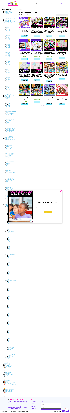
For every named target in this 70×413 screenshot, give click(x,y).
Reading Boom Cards (10, 130)
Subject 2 (8, 351)
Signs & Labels (8, 185)
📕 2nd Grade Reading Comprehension (8, 370)
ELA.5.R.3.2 (8, 87)
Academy (50, 3)
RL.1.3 (9, 246)
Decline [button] (60, 411)
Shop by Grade (7, 96)
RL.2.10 (9, 294)
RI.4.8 (9, 266)
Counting (8, 157)
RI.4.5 (9, 262)
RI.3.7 (9, 329)
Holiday (9, 358)
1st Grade (8, 97)
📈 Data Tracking (7, 383)
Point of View (8, 176)
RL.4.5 (9, 274)
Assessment (10, 353)
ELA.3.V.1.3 (8, 64)
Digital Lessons (9, 118)
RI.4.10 (9, 256)
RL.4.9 (9, 279)
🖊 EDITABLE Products (8, 385)
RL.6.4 (9, 317)
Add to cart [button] (24, 35)
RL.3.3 (9, 336)
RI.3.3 (9, 324)
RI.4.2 (9, 257)
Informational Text (9, 92)
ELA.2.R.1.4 (8, 40)
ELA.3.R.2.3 (8, 59)
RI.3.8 (9, 330)
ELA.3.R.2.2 (8, 57)
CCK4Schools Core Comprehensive (9, 16)
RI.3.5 (9, 326)
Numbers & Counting (10, 173)
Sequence (8, 181)
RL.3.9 (9, 341)
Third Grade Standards (10, 320)
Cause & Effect (9, 147)
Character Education (10, 148)
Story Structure (9, 187)
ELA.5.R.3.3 (8, 88)
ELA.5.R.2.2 (8, 84)
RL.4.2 (9, 271)
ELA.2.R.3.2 (8, 47)
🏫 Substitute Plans (7, 395)
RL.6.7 (9, 319)
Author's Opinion (9, 143)
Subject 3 (8, 357)
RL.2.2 (9, 295)
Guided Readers (9, 123)
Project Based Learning (10, 128)
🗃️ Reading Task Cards (8, 392)
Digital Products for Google (9, 20)
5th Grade (8, 102)
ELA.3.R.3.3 (8, 63)
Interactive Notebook (10, 124)
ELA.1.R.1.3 (7, 26)
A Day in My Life (9, 110)
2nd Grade (8, 98)
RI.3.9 (9, 331)
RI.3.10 (9, 322)
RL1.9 (9, 253)
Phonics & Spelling (9, 174)
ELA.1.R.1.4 (8, 27)
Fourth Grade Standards (10, 254)
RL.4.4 (9, 273)
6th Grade (8, 103)
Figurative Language (10, 161)
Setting (7, 182)
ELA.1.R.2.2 (8, 29)
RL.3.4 (9, 337)
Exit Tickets (8, 121)
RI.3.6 (9, 328)
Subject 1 (7, 345)
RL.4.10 (9, 270)
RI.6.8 (9, 312)
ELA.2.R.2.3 (8, 44)
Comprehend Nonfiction (10, 154)
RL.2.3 (9, 296)
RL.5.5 (9, 227)
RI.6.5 (9, 309)
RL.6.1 (9, 313)
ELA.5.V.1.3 (8, 89)
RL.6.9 (9, 104)
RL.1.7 (9, 250)
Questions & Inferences (10, 179)
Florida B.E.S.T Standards (8, 22)
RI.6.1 (9, 304)
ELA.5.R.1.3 (8, 80)
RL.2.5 (9, 298)
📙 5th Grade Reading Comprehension (8, 377)
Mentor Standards (9, 127)
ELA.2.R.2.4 (8, 45)
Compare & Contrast (10, 152)
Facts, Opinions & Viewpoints (11, 160)
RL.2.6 (9, 299)
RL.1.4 (9, 247)
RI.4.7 (9, 264)
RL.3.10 (9, 333)
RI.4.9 (9, 267)
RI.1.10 (9, 233)
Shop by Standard (7, 204)
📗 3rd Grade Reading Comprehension (8, 373)
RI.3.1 (9, 321)
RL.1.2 (9, 245)
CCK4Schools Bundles (8, 12)
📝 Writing (6, 396)
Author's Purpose (9, 144)
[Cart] (61, 3)
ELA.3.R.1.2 (8, 52)
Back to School (9, 145)
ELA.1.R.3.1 (7, 33)
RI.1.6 (9, 239)
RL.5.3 (9, 224)
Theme (7, 195)
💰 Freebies (6, 387)
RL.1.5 (9, 248)
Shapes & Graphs (9, 183)
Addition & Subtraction (10, 139)
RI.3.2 (9, 323)
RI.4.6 (9, 263)
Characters (8, 149)
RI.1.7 (9, 240)
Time (7, 196)
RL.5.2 (9, 223)
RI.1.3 (9, 236)
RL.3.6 (9, 339)
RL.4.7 (9, 278)
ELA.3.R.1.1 (7, 51)
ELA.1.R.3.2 (8, 34)
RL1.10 (9, 252)
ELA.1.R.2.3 (8, 30)
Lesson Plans (8, 126)
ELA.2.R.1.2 (8, 38)
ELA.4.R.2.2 (8, 71)
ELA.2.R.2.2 (8, 43)
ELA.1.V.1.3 (7, 36)
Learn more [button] (56, 411)
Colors (7, 151)
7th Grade (8, 105)
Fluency (7, 122)
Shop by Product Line (8, 109)
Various (7, 197)
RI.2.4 (9, 286)
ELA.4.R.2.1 (8, 70)
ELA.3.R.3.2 (8, 62)
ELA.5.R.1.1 (7, 78)
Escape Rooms (9, 120)
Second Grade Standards (11, 280)
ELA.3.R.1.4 (8, 55)
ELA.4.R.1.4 (8, 69)
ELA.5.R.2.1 (8, 82)
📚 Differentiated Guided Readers (10, 384)
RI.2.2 (9, 283)
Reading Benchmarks (10, 129)
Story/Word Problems (10, 188)
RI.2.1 (9, 281)
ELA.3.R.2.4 (8, 60)
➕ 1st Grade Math (7, 364)
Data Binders (8, 117)
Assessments (8, 141)
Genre (7, 164)
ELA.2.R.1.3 (8, 39)
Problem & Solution (9, 178)
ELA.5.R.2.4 (8, 86)
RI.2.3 (9, 284)
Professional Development (9, 95)
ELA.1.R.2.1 (7, 28)
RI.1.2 (9, 235)
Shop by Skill (6, 138)
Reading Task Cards (10, 131)
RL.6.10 (9, 314)
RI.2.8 (9, 290)
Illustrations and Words (10, 165)
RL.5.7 (9, 229)
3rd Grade (8, 99)
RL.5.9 (9, 230)
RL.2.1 (9, 292)
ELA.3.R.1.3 (8, 54)
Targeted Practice (9, 136)
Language (8, 166)
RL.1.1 (9, 244)
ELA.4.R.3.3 (8, 76)
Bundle (7, 146)
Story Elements (9, 186)
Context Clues (8, 156)
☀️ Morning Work (7, 11)
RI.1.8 (9, 241)
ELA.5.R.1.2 (8, 79)
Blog (36, 3)
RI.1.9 (9, 242)
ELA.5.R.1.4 (8, 81)
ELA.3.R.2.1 (8, 56)
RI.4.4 (9, 261)
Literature (8, 93)
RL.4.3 (9, 272)
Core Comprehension (10, 113)
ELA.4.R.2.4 (8, 73)
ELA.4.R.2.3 (8, 72)
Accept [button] (65, 411)
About (32, 3)
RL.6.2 (9, 316)
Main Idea (8, 168)
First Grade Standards (10, 231)
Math (9, 346)
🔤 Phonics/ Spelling (8, 391)
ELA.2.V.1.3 (8, 50)
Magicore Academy (8, 94)
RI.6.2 (9, 305)
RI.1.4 (9, 237)
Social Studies (10, 356)
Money (7, 171)
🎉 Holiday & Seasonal (8, 388)
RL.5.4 (9, 225)
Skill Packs (8, 132)
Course (56, 3)
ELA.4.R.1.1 (8, 65)
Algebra (7, 140)
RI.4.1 (9, 255)
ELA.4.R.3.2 (8, 75)
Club (44, 3)
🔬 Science (6, 393)
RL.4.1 (9, 269)
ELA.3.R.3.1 (8, 61)
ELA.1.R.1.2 (7, 25)
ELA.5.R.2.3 (8, 85)
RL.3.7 (9, 340)
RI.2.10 (9, 282)
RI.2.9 (9, 291)
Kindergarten (8, 107)
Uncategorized (7, 363)
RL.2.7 (9, 300)
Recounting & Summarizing (11, 180)
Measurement (8, 169)
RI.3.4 (9, 325)
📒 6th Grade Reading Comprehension (8, 380)
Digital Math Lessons (10, 119)
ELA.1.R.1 (7, 23)
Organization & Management (11, 348)
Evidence (8, 158)
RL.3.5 (9, 338)
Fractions (8, 163)
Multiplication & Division (10, 172)
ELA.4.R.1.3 (8, 68)
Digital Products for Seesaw (9, 21)
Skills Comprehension (10, 134)
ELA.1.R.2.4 (8, 31)
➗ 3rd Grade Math (7, 366)
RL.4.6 (9, 277)
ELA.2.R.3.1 (8, 46)
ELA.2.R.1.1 (7, 37)
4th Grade (8, 101)
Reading (9, 349)
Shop (40, 3)
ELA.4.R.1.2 (8, 67)
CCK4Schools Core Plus (10, 18)
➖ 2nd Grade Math (8, 365)
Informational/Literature (8, 90)
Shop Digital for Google (8, 362)
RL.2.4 (9, 297)
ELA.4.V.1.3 (8, 77)
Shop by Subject (7, 343)
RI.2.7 (9, 289)
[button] (60, 191)
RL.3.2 (9, 334)
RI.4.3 (9, 260)
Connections (8, 155)
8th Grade (8, 106)
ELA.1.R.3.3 (8, 35)
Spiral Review (8, 135)
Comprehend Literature (10, 153)
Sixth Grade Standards (10, 303)
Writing (9, 361)
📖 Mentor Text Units (8, 390)
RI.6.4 (9, 308)
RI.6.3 (9, 307)
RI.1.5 (9, 238)
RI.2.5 (9, 287)
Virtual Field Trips (9, 137)
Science (9, 350)
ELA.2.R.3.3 (8, 48)
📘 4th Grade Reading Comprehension (8, 375)
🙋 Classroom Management (9, 382)
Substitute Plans (9, 189)
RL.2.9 (9, 301)
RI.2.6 (9, 288)
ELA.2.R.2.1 (8, 42)
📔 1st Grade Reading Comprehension (8, 368)
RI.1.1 (9, 232)
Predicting (8, 177)
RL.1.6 (9, 249)
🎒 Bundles (6, 381)
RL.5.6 (9, 228)
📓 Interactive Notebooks (9, 389)
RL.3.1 (9, 332)
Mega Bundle (8, 170)
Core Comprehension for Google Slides (11, 115)
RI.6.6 (9, 311)
